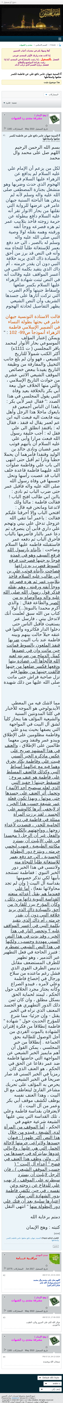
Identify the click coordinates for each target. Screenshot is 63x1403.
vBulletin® (15, 1398)
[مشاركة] (5, 128)
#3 (4, 1317)
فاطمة (14, 1238)
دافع (28, 1238)
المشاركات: (17, 129)
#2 (4, 1275)
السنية (38, 1238)
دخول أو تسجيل (10, 2)
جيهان (33, 1238)
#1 (4, 135)
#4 (4, 1357)
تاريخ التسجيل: (41, 129)
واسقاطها (55, 1240)
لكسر (9, 1238)
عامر (19, 1238)
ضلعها (24, 1238)
